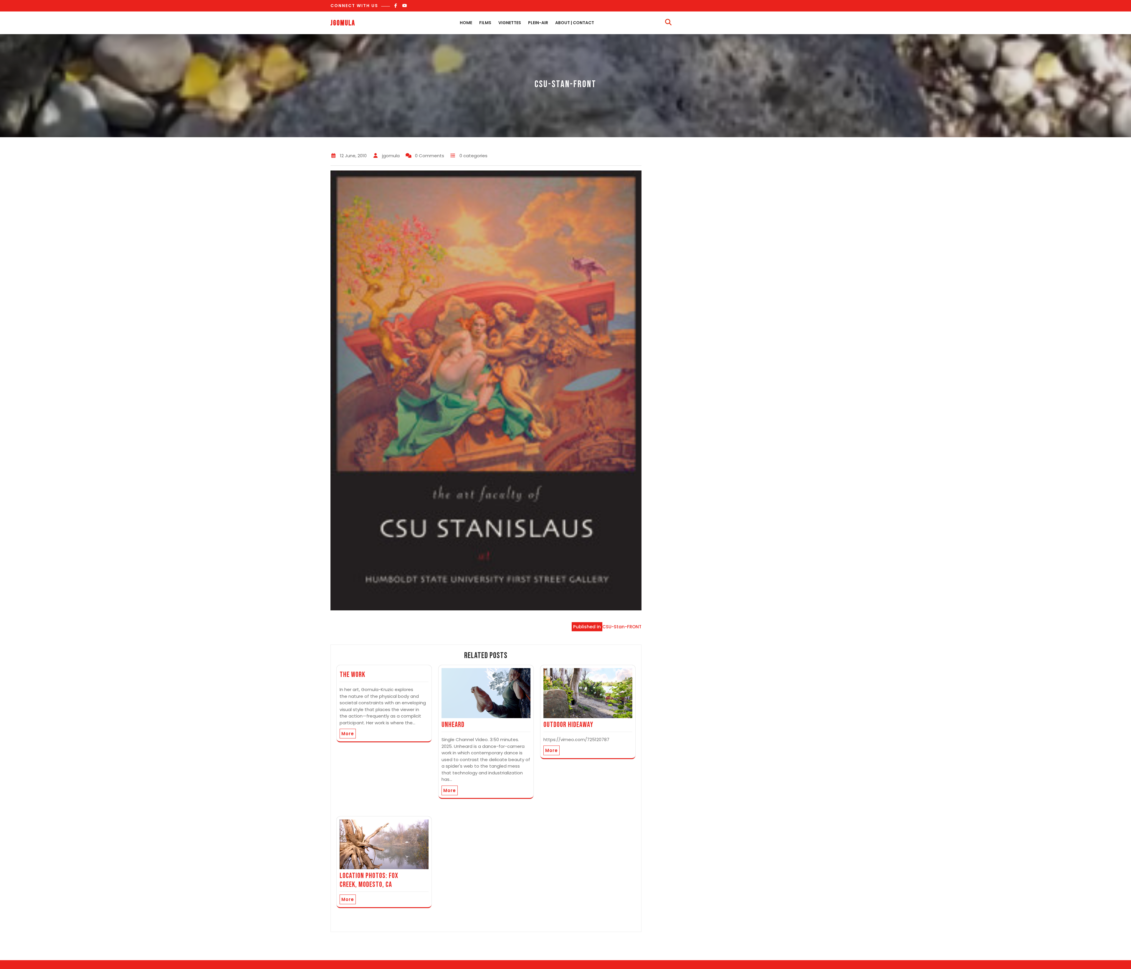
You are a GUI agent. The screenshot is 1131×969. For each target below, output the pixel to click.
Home (466, 23)
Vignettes (509, 23)
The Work (352, 674)
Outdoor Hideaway (568, 724)
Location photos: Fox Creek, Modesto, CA (369, 880)
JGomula (342, 23)
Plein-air (538, 23)
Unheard (453, 724)
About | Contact (574, 23)
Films (485, 23)
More (347, 734)
